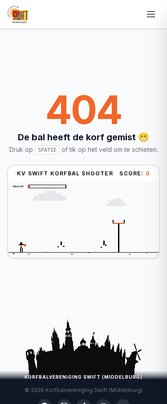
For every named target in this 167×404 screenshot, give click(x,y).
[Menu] (151, 14)
